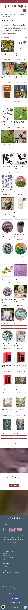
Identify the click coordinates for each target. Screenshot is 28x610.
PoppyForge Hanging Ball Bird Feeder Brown (6, 77)
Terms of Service (6, 555)
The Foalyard (15, 607)
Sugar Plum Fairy (4, 256)
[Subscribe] (23, 524)
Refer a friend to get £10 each (10, 575)
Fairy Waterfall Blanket (18, 432)
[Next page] (19, 443)
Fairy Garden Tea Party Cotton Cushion (6, 410)
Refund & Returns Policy (8, 551)
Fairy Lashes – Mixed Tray (5, 387)
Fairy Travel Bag (17, 343)
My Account (5, 566)
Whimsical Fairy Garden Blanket (6, 432)
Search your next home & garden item (11, 572)
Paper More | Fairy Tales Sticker (6, 189)
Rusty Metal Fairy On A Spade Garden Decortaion (19, 99)
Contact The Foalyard (8, 559)
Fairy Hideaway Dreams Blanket (19, 387)
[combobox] (12, 10)
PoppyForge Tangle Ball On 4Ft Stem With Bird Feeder (6, 54)
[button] (2, 6)
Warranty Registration (8, 557)
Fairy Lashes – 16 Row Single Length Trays (6, 366)
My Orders (5, 570)
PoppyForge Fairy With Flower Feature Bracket (6, 167)
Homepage (5, 14)
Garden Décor (22, 14)
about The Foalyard (14, 542)
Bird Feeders (14, 485)
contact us (7, 586)
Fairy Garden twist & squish (19, 234)
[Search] (24, 10)
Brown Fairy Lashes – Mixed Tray (20, 365)
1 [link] (8, 443)
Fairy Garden (16, 189)
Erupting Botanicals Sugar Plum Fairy (6, 300)
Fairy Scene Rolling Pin (18, 277)
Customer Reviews (7, 577)
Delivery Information (7, 549)
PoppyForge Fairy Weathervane (19, 166)
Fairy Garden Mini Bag (5, 277)
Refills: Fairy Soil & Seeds (5, 98)
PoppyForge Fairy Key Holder (19, 144)
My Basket (5, 568)
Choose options (21, 59)
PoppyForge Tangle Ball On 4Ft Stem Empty (6, 122)
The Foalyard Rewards (8, 574)
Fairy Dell (2, 234)
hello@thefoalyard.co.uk (15, 593)
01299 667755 (15, 591)
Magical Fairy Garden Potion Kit (20, 299)
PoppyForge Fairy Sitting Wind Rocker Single (6, 145)
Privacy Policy (6, 553)
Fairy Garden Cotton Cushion (19, 409)
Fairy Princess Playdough (18, 256)
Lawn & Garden (13, 14)
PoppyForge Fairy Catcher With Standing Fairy (19, 77)
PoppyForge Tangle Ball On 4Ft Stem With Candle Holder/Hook (19, 122)
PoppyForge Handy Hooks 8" (19, 53)
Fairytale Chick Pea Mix (5, 343)
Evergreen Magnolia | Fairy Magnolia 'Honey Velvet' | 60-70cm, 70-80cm (7, 212)
